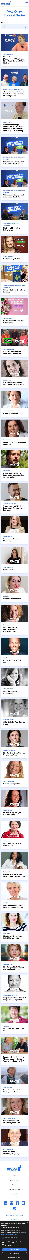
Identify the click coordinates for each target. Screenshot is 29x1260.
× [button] (27, 1222)
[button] (14, 1234)
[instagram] (11, 1203)
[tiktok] (14, 1208)
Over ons (14, 1176)
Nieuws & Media (14, 1180)
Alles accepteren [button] (14, 1249)
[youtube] (23, 1203)
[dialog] (14, 1240)
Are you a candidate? (14, 1189)
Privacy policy (14, 1219)
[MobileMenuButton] (26, 3)
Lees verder (23, 1232)
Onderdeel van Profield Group (14, 1215)
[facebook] (17, 1203)
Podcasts (14, 1185)
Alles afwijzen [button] (14, 1253)
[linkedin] (5, 1203)
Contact (14, 1194)
